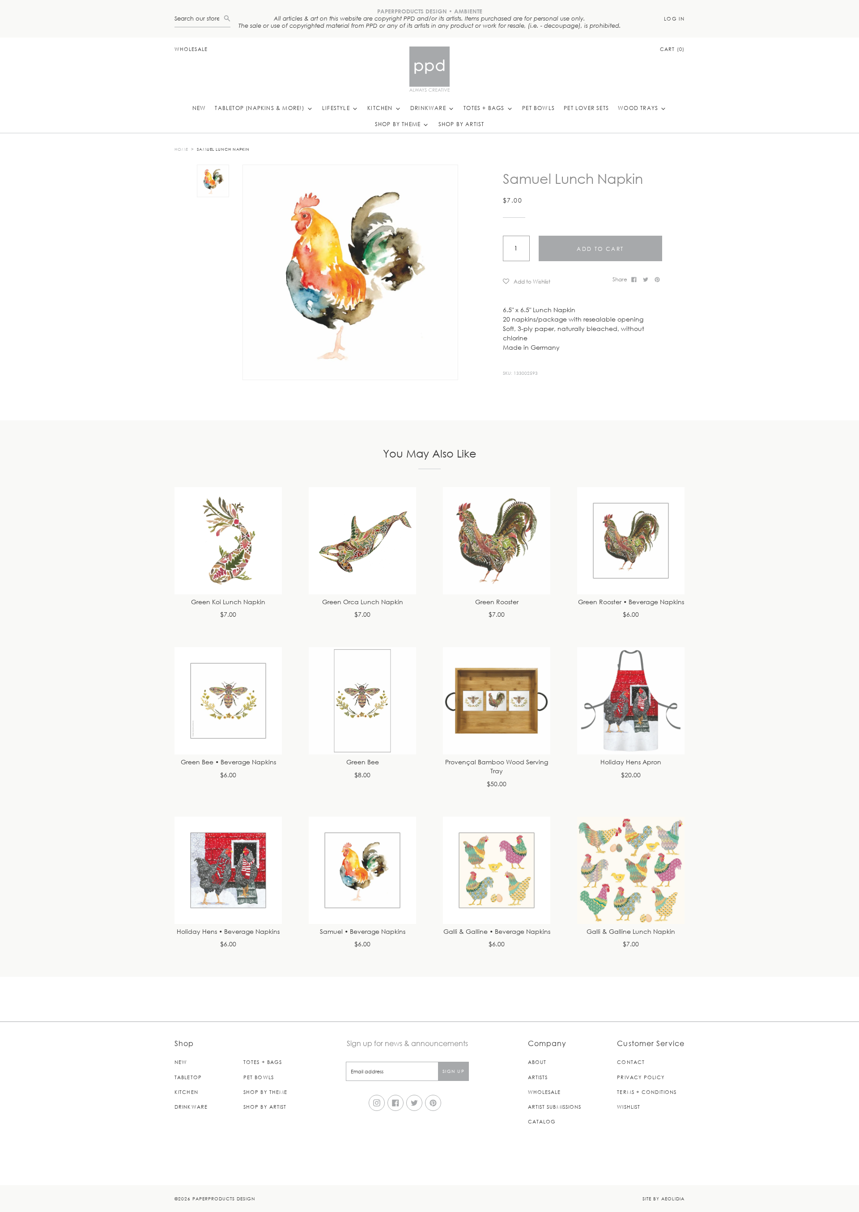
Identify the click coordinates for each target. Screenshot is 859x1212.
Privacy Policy (640, 1077)
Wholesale (191, 49)
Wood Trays (639, 108)
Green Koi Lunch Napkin (228, 602)
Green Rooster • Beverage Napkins (631, 602)
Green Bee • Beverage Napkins (228, 762)
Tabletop (188, 1077)
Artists (538, 1077)
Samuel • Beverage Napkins (362, 932)
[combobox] (199, 18)
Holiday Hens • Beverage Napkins (228, 932)
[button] (554, 281)
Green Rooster (497, 602)
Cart (672, 49)
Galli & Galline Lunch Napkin (631, 932)
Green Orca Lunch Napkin (362, 602)
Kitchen (381, 108)
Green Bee (362, 762)
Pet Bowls (538, 108)
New (199, 108)
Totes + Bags (485, 108)
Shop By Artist (461, 124)
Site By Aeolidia (663, 1198)
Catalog (542, 1121)
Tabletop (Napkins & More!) (260, 108)
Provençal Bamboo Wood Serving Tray (496, 767)
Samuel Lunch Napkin (223, 149)
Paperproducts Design (223, 1198)
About (537, 1062)
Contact (631, 1062)
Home (181, 149)
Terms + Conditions (646, 1092)
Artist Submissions (555, 1106)
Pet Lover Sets (586, 108)
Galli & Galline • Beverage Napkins (496, 932)
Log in (674, 18)
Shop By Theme (399, 124)
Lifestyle (337, 108)
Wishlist (628, 1106)
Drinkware (429, 108)
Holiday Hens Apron (630, 762)
